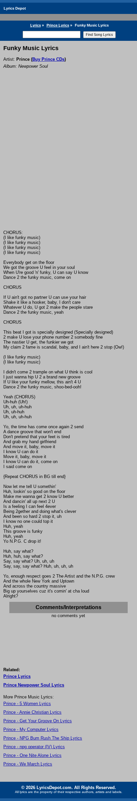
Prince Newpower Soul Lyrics (33, 684)
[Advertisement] (68, 158)
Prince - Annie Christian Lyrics (32, 712)
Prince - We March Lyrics (27, 763)
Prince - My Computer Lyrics (31, 729)
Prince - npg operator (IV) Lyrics (34, 746)
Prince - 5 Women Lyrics (27, 703)
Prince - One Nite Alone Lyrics (32, 755)
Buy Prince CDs (48, 59)
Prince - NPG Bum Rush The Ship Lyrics (42, 738)
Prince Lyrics (58, 25)
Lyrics (35, 25)
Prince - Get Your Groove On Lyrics (37, 720)
